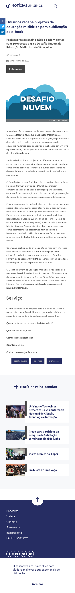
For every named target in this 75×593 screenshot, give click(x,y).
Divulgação (15, 55)
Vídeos (10, 516)
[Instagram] (16, 553)
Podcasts (12, 511)
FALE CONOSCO (17, 538)
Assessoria (13, 527)
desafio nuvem (20, 361)
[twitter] (24, 553)
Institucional (15, 68)
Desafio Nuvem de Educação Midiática (37, 134)
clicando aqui (22, 153)
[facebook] (9, 553)
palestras (38, 361)
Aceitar (37, 584)
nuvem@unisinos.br (16, 287)
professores (54, 361)
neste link (27, 337)
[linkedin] (31, 553)
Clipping (11, 522)
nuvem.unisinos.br (37, 284)
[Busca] (55, 6)
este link (33, 258)
